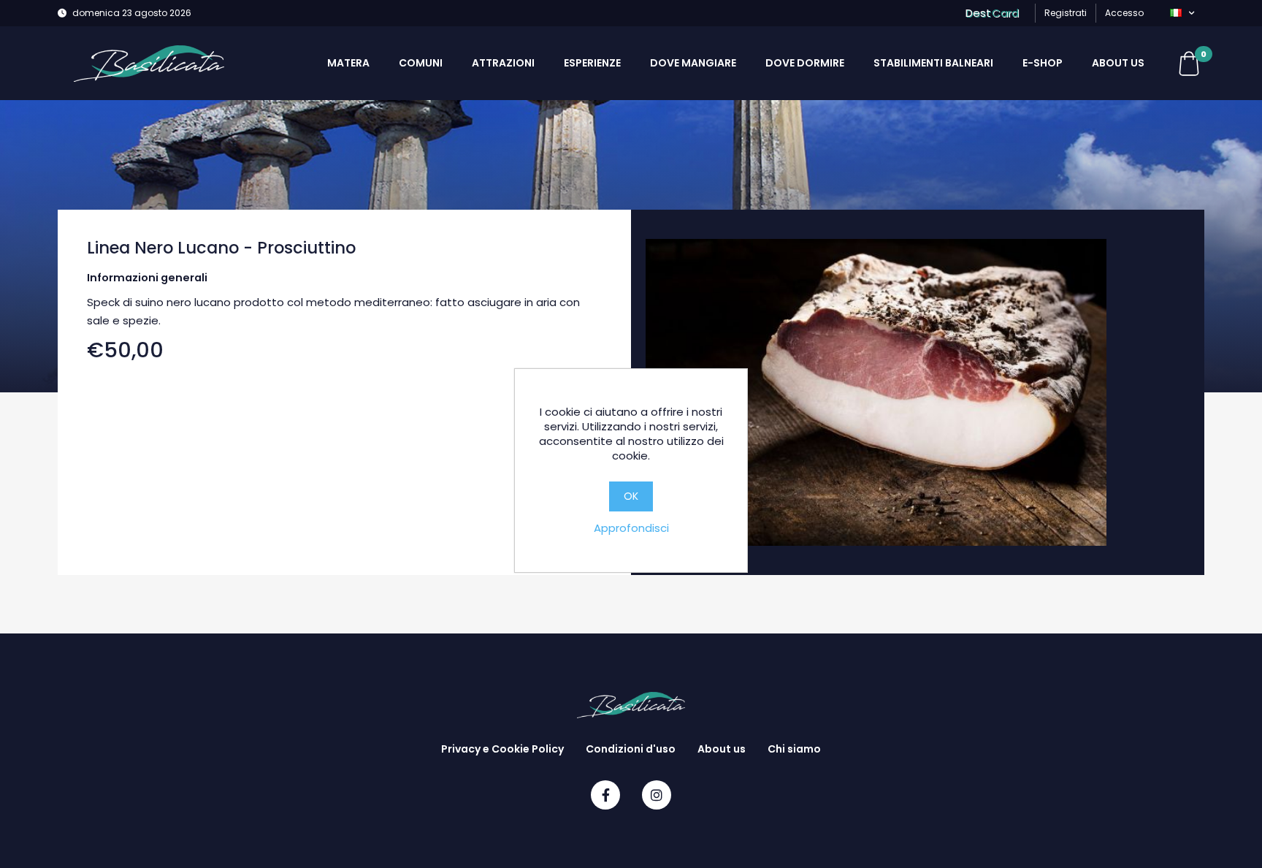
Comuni (421, 63)
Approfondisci (631, 528)
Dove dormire (804, 63)
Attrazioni (503, 63)
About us (1118, 63)
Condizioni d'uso (631, 749)
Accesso (1124, 13)
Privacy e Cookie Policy (502, 749)
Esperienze (592, 63)
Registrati (1065, 13)
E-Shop (1042, 63)
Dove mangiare (693, 63)
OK (631, 496)
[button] (1182, 13)
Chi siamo (794, 749)
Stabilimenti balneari (933, 63)
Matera (348, 63)
